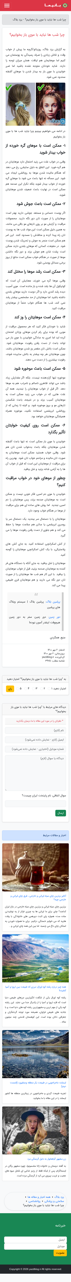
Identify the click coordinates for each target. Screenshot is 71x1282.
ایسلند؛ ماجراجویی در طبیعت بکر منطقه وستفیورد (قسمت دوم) (38, 1084)
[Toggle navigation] (7, 5)
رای (10, 689)
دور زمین (54, 617)
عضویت (60, 1253)
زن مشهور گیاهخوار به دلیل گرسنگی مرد (46, 1159)
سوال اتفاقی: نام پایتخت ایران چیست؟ (44, 796)
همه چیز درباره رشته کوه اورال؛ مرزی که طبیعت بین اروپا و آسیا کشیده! (35, 988)
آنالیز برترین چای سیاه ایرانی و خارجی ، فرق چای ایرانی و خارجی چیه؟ (38, 897)
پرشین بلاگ (53, 602)
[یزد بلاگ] (56, 5)
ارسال (61, 813)
